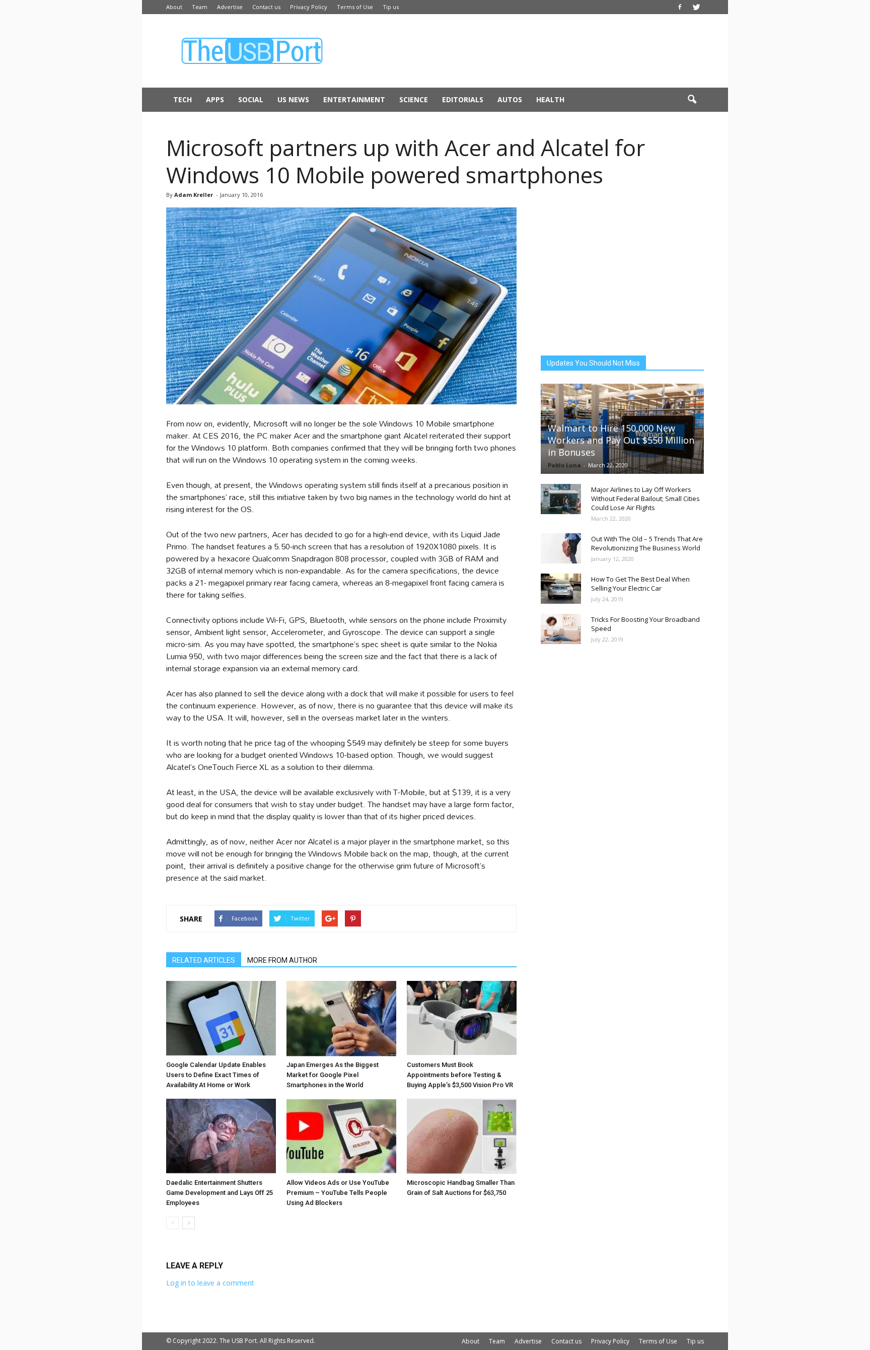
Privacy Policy (308, 7)
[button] (692, 100)
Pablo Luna (564, 465)
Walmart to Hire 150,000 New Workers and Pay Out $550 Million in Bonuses (621, 440)
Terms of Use (355, 7)
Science (413, 99)
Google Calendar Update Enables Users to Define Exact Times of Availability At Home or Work (216, 1075)
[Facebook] (679, 7)
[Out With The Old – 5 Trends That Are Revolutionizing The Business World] (561, 548)
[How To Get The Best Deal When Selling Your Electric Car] (561, 589)
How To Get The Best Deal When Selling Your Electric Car (640, 584)
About (174, 7)
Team (199, 7)
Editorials (462, 99)
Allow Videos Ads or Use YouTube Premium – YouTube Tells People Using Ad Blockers (337, 1192)
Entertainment (354, 99)
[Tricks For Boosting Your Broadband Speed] (561, 629)
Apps (215, 99)
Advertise (230, 7)
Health (550, 99)
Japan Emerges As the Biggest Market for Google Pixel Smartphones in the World (332, 1075)
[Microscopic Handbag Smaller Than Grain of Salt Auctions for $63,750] (462, 1136)
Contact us (266, 7)
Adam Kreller (193, 194)
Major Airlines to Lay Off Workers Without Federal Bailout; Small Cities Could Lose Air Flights (645, 498)
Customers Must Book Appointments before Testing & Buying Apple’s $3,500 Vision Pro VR (460, 1075)
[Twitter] (696, 7)
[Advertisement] (520, 51)
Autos (509, 99)
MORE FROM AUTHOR (282, 960)
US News (293, 99)
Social (250, 99)
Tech (182, 99)
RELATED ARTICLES (203, 960)
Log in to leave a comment (210, 1283)
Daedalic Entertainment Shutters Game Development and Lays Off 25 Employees (219, 1192)
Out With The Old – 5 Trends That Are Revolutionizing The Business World (647, 543)
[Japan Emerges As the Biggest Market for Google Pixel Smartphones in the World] (341, 1018)
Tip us (391, 7)
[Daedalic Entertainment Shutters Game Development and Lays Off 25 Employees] (221, 1136)
